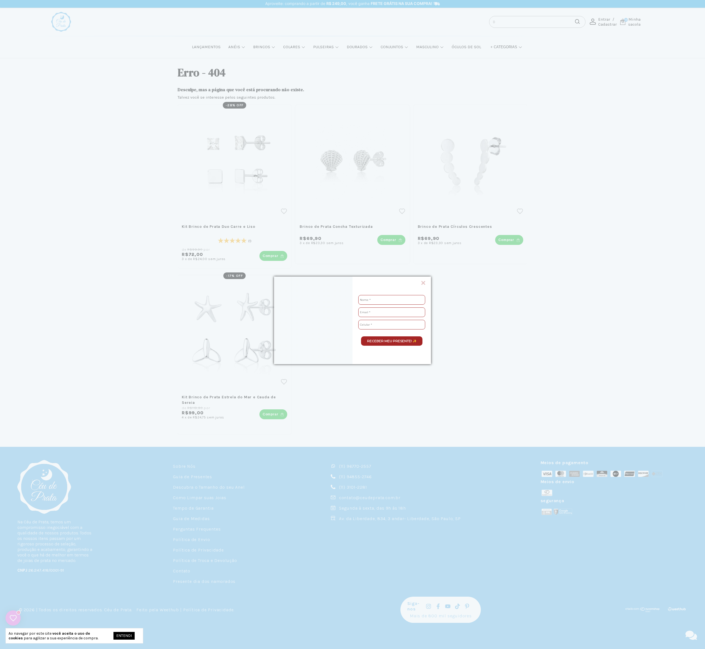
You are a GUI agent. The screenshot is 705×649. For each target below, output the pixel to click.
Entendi (124, 635)
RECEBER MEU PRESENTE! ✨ (392, 341)
